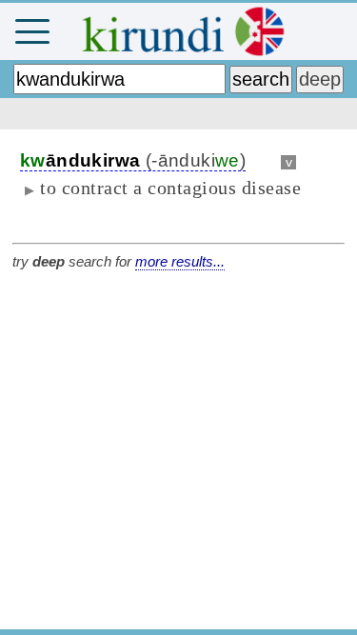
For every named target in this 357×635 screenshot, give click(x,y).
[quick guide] (333, 32)
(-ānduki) (133, 160)
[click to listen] (263, 160)
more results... (180, 261)
